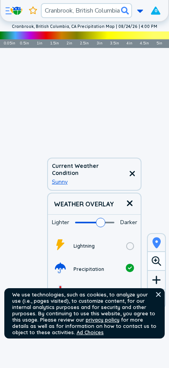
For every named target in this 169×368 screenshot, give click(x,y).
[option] (94, 246)
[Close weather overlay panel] (130, 203)
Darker (128, 222)
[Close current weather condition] (132, 174)
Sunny (60, 182)
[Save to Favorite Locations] (33, 10)
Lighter (60, 222)
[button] (158, 294)
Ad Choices (90, 332)
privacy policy (102, 319)
